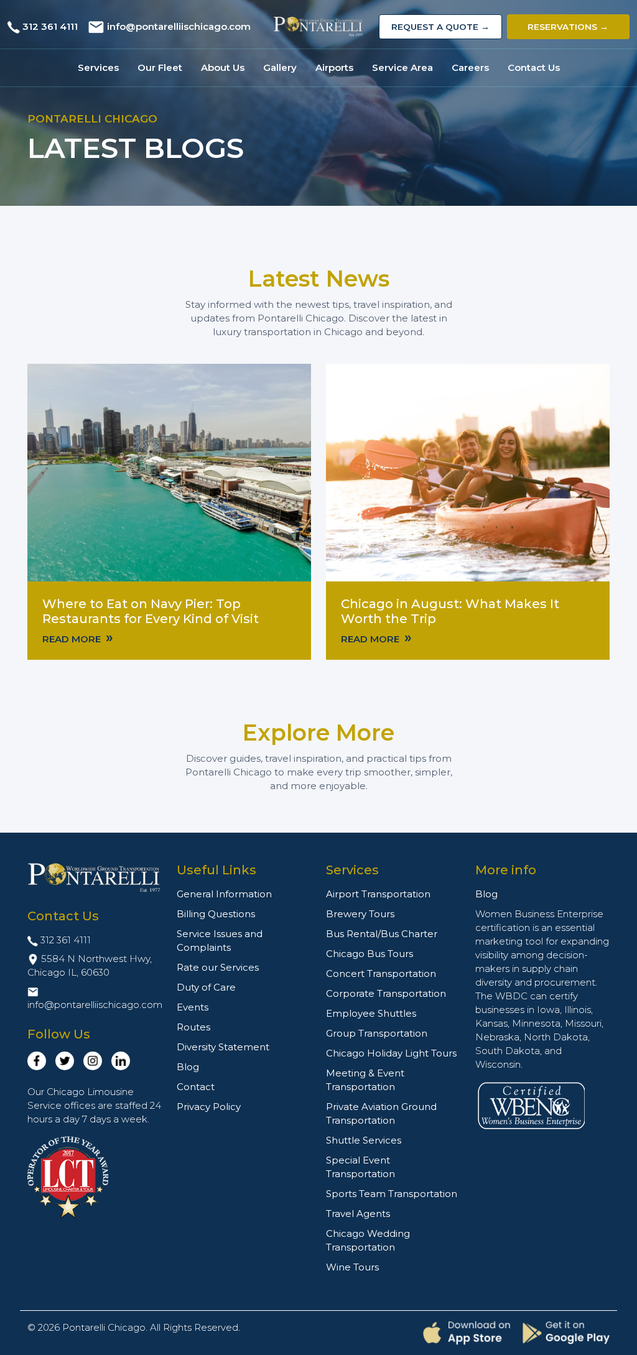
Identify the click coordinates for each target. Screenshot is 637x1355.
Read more (77, 638)
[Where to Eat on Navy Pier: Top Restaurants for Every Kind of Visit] (169, 472)
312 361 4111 (50, 26)
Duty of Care (206, 987)
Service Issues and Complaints (220, 940)
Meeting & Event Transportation (365, 1080)
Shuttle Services (363, 1140)
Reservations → (568, 27)
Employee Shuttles (371, 1013)
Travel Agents (358, 1213)
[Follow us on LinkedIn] (120, 1061)
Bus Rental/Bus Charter (381, 934)
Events (192, 1007)
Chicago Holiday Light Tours (391, 1053)
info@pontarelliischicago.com (179, 26)
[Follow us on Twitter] (64, 1061)
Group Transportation (376, 1033)
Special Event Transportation (360, 1167)
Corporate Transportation (386, 993)
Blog (188, 1067)
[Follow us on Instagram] (92, 1061)
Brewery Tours (360, 914)
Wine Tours (352, 1267)
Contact (196, 1087)
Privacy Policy (209, 1106)
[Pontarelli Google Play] (566, 1332)
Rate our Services (218, 967)
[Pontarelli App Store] (466, 1333)
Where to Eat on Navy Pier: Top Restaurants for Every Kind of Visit (150, 611)
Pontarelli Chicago (104, 1327)
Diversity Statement (223, 1047)
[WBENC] (531, 1105)
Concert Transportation (381, 973)
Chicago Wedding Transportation (368, 1240)
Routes (193, 1027)
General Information (224, 894)
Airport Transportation (378, 894)
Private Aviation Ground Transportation (381, 1113)
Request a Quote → (440, 27)
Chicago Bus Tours (369, 954)
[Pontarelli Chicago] (319, 26)
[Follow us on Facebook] (36, 1061)
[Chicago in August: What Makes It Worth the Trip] (468, 472)
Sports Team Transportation (391, 1194)
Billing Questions (216, 914)
